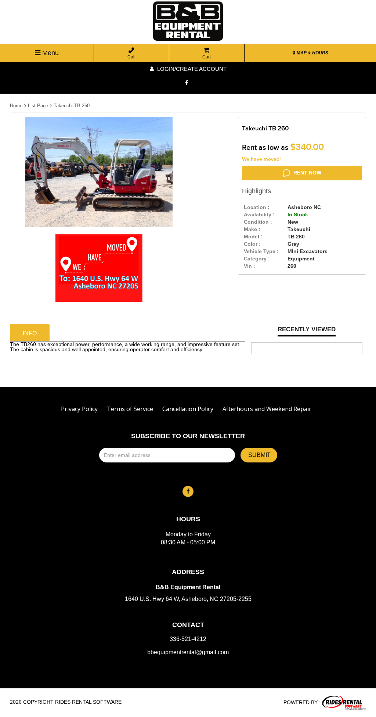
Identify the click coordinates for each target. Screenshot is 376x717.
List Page (38, 105)
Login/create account (191, 69)
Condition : (258, 221)
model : (253, 236)
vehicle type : (261, 251)
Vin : (249, 266)
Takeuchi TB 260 (72, 105)
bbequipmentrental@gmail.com (188, 652)
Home (16, 105)
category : (257, 258)
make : (252, 229)
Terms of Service (130, 409)
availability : (259, 214)
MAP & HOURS (312, 52)
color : (252, 243)
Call (131, 57)
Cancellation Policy (187, 409)
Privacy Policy (79, 409)
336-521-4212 (188, 639)
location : (257, 207)
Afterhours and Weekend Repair (267, 409)
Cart (206, 57)
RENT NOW (306, 173)
